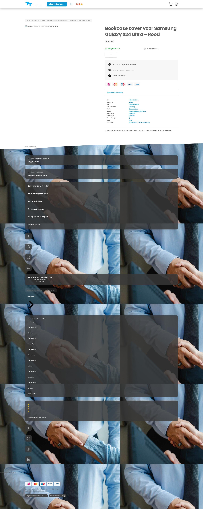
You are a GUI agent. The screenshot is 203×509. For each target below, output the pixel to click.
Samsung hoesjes (52, 20)
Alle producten (55, 4)
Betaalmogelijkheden (38, 193)
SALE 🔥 (79, 4)
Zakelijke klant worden (38, 186)
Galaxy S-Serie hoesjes (148, 130)
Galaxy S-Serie (133, 109)
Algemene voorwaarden (36, 496)
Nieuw (131, 102)
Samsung (132, 107)
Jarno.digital (12, 473)
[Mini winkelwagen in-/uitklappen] (170, 4)
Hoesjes (43, 20)
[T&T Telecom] (34, 4)
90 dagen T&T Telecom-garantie (139, 122)
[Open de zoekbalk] (71, 4)
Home (28, 20)
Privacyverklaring (57, 496)
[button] (31, 302)
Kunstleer (132, 116)
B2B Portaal (141, 4)
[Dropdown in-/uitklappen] (166, 4)
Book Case (132, 113)
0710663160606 (133, 100)
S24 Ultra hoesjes (165, 130)
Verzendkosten (35, 201)
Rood (130, 120)
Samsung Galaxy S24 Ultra (137, 111)
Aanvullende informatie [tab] (115, 92)
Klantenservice (157, 4)
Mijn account (34, 224)
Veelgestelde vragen (38, 216)
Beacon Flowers (134, 104)
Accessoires (35, 20)
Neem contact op (36, 209)
